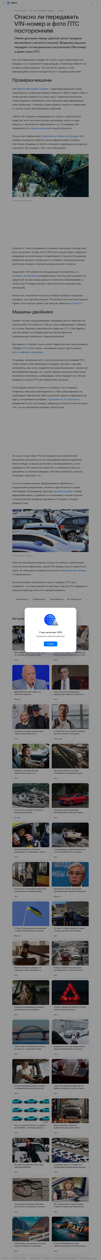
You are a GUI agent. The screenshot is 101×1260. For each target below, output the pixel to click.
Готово (50, 644)
